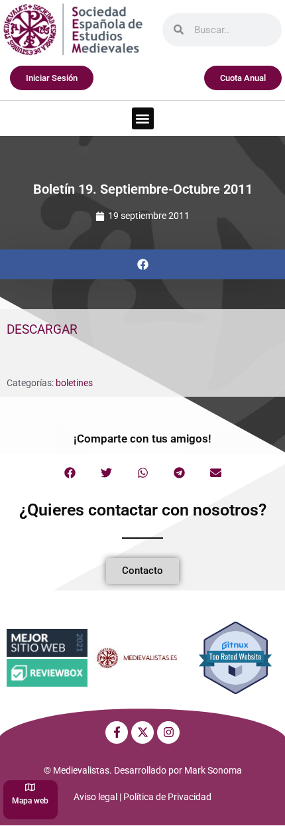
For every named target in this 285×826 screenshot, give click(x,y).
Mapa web (30, 800)
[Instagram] (168, 732)
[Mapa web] (30, 787)
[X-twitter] (142, 732)
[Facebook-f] (116, 732)
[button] (143, 118)
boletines (74, 383)
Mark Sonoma (213, 770)
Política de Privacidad (167, 797)
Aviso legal (95, 797)
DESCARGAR (42, 329)
